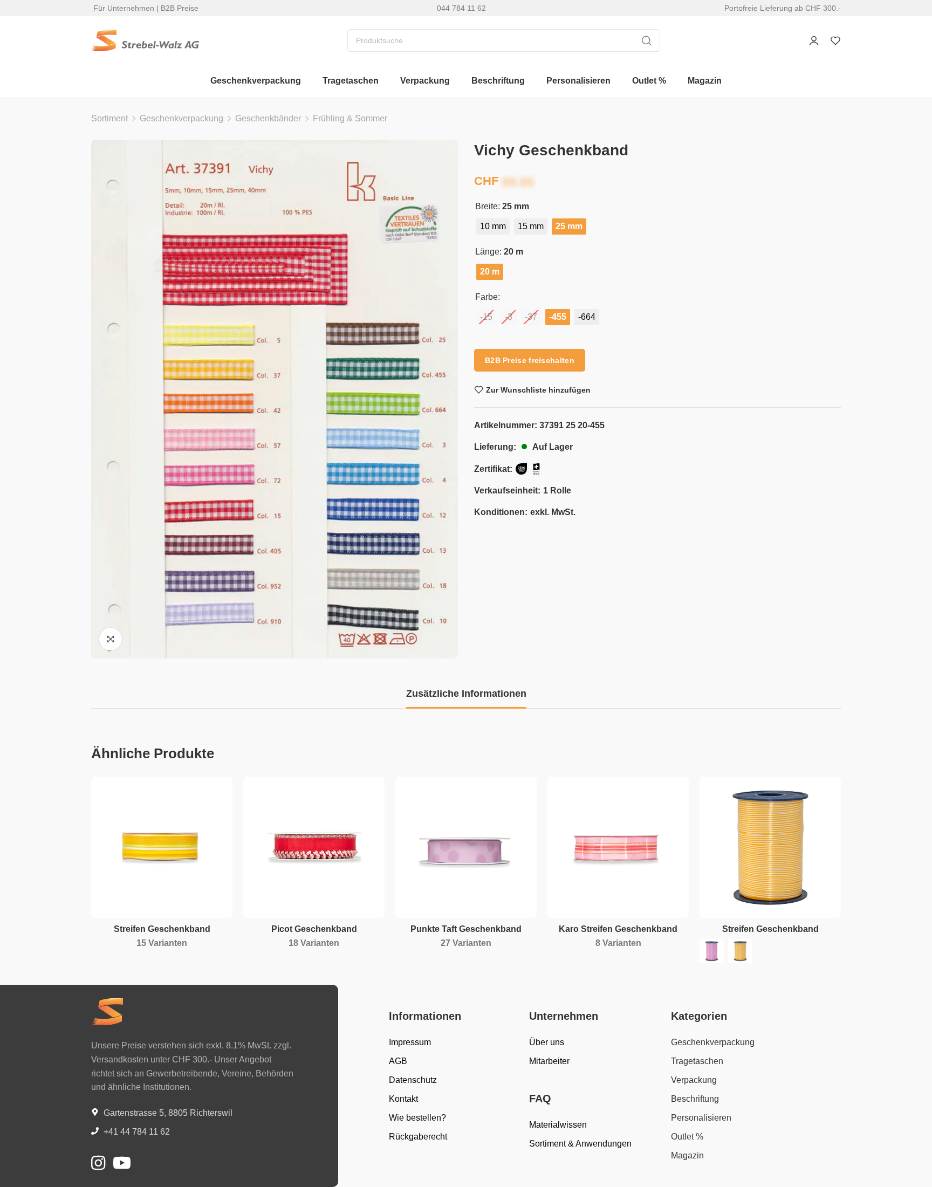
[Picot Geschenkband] (314, 847)
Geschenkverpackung (181, 118)
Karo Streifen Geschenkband (618, 929)
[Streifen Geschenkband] (161, 847)
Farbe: (487, 297)
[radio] (493, 226)
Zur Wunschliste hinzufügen (538, 390)
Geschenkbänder (268, 118)
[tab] (466, 694)
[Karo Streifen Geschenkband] (618, 847)
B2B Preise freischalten (529, 360)
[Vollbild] (110, 639)
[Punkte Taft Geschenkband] (466, 847)
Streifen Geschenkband (162, 929)
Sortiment (109, 118)
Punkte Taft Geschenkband (466, 929)
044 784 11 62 (461, 8)
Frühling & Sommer (350, 118)
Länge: (488, 252)
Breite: (487, 206)
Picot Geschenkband (314, 929)
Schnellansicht (213, 821)
